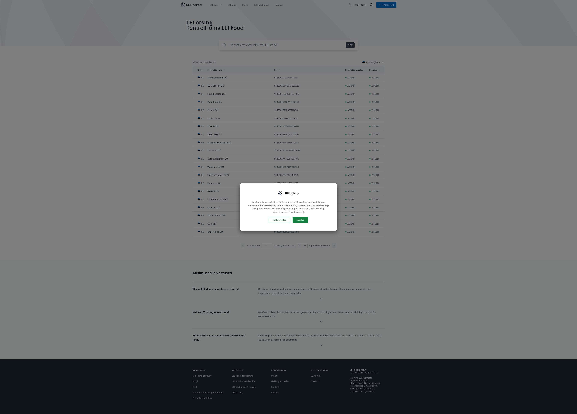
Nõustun (300, 219)
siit (302, 212)
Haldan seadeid (279, 219)
